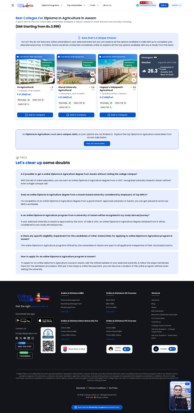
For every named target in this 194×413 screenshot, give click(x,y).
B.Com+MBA (111, 307)
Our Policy (113, 388)
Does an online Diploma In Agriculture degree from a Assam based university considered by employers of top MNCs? (84, 194)
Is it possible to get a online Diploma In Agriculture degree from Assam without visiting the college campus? (79, 174)
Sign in (163, 5)
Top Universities (74, 5)
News (154, 307)
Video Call (37, 100)
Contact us (156, 322)
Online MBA (65, 328)
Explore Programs (50, 5)
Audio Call (22, 104)
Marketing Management (71, 303)
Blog (153, 303)
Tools (92, 5)
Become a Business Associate (164, 314)
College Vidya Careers (161, 325)
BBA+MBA (110, 303)
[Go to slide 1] (31, 82)
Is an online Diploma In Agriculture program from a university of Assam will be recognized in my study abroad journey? (85, 215)
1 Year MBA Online (68, 335)
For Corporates (158, 318)
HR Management (68, 307)
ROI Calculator (158, 311)
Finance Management (70, 300)
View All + (65, 311)
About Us (107, 5)
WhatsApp (22, 100)
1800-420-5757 (24, 346)
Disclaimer (80, 388)
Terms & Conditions (97, 388)
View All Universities (95, 143)
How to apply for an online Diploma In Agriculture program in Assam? (58, 256)
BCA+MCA (110, 300)
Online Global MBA (69, 331)
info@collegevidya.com (26, 333)
